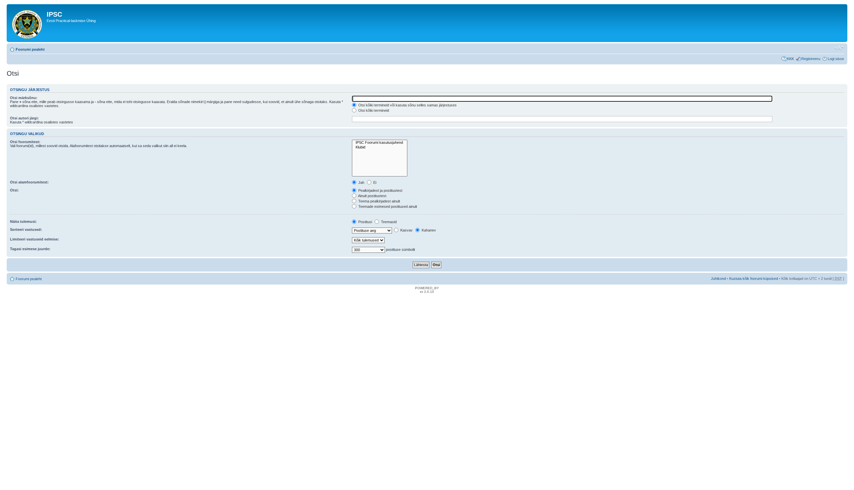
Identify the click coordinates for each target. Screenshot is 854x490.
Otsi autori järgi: (24, 118)
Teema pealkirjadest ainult (378, 201)
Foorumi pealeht (30, 49)
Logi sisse (836, 59)
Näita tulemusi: (23, 221)
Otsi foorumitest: (25, 142)
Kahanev (428, 230)
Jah (360, 182)
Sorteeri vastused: (26, 229)
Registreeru (810, 59)
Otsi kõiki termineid (373, 110)
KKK (790, 59)
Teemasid (388, 222)
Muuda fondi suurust (839, 48)
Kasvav (406, 230)
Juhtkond (718, 279)
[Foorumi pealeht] (27, 23)
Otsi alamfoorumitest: (29, 182)
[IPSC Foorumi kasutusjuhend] (380, 142)
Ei (374, 182)
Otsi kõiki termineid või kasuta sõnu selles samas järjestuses (407, 105)
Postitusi (364, 222)
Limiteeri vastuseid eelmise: (34, 239)
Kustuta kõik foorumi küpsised (753, 279)
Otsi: (14, 190)
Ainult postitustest (371, 196)
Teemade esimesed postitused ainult (387, 206)
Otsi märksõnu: (23, 98)
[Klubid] (380, 147)
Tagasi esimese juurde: (30, 249)
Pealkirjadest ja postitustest (379, 190)
